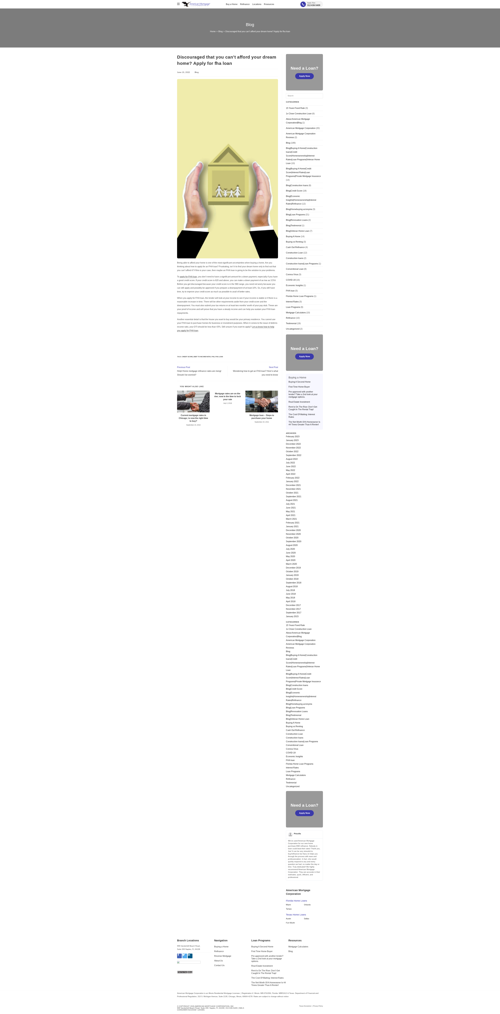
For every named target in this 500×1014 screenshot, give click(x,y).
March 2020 (291, 564)
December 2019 (293, 568)
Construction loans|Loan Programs (302, 264)
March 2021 (291, 519)
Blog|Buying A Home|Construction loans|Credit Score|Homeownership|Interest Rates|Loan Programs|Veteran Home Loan (303, 155)
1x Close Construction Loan (299, 113)
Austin (288, 919)
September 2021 (293, 496)
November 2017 (293, 609)
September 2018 (293, 583)
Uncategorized (292, 329)
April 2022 (290, 474)
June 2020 (291, 553)
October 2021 (292, 493)
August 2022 (292, 459)
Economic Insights (294, 285)
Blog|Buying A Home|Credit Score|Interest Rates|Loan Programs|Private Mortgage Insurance (303, 172)
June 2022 (291, 466)
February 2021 (292, 523)
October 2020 (292, 538)
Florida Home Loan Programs (299, 296)
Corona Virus (292, 274)
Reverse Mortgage (222, 956)
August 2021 (292, 500)
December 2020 (293, 530)
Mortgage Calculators (296, 312)
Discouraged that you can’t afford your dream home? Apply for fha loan (257, 31)
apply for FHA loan (188, 277)
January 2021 (292, 526)
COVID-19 (291, 280)
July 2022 (290, 463)
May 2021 (290, 511)
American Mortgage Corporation (300, 128)
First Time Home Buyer (299, 387)
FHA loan (219, 356)
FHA (213, 356)
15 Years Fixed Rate (295, 108)
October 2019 (292, 571)
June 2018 (291, 594)
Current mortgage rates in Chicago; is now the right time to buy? (193, 418)
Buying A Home (293, 236)
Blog (197, 72)
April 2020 (290, 560)
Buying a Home (221, 947)
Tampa (289, 909)
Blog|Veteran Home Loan (297, 231)
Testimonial (291, 323)
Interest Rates (292, 302)
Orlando (307, 905)
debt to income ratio (202, 356)
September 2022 (293, 455)
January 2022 (292, 481)
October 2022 (292, 451)
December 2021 (293, 485)
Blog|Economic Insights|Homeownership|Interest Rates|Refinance (301, 200)
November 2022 (293, 448)
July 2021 (290, 504)
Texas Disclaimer (305, 1006)
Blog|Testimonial (293, 225)
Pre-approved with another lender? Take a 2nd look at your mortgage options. (303, 394)
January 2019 (292, 575)
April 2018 (290, 601)
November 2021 (293, 489)
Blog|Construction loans (297, 185)
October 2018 (292, 579)
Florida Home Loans (296, 900)
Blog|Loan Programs (295, 214)
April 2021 (290, 515)
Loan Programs (293, 307)
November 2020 (293, 534)
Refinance (290, 318)
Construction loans (294, 258)
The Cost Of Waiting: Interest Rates (302, 415)
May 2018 (290, 598)
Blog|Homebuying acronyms (299, 209)
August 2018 (292, 586)
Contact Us (219, 965)
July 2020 (290, 549)
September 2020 (293, 541)
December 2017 (293, 605)
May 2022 (290, 470)
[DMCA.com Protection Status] (185, 972)
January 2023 (292, 440)
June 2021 (291, 508)
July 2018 (290, 590)
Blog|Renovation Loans (297, 220)
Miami (288, 905)
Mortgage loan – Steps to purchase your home (261, 416)
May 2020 (290, 556)
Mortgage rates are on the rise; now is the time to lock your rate (227, 396)
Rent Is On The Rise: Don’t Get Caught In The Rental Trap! (303, 408)
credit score (187, 356)
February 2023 (292, 436)
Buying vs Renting (294, 242)
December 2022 (293, 444)
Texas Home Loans (296, 914)
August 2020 (292, 545)
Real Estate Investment (299, 402)
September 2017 (293, 613)
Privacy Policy (318, 1006)
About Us (218, 961)
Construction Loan (294, 253)
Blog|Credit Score (294, 191)
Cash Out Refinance (295, 247)
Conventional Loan (295, 269)
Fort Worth (290, 923)
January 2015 (292, 616)
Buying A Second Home (300, 382)
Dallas (306, 919)
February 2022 (292, 478)
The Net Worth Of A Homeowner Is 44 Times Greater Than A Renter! (304, 423)
